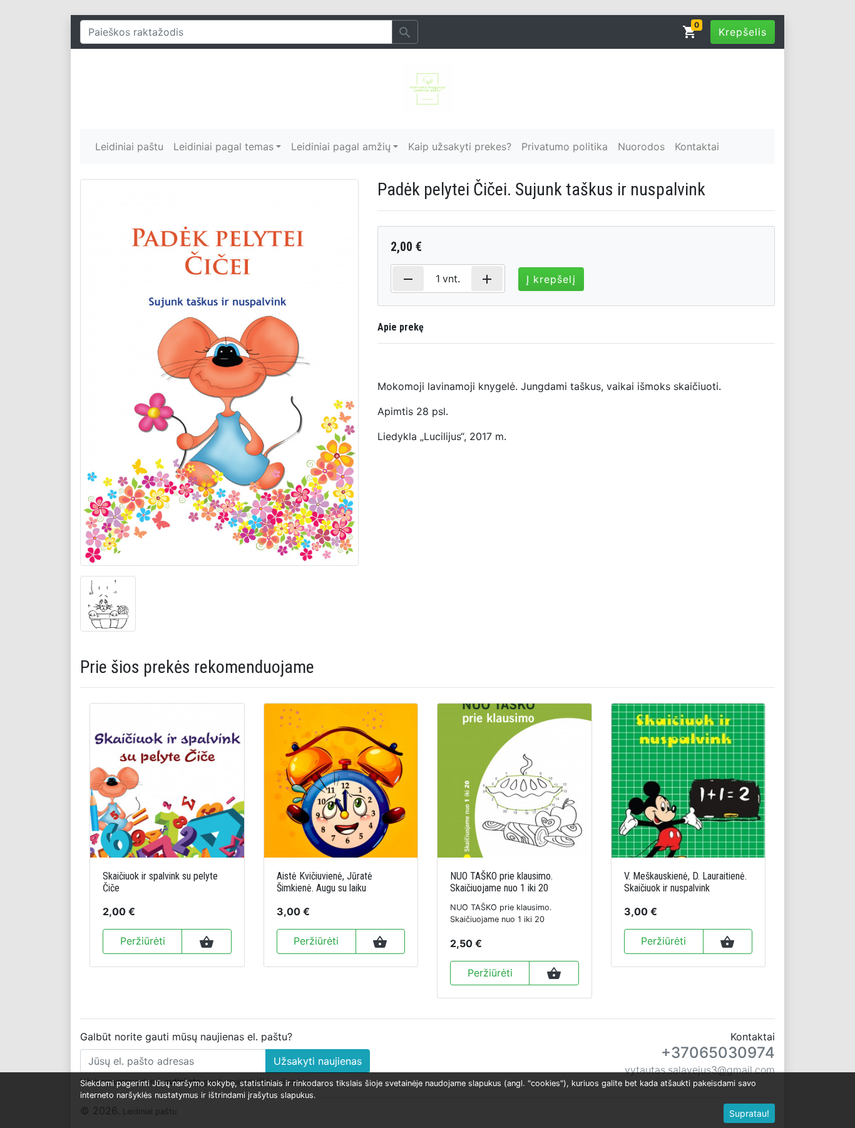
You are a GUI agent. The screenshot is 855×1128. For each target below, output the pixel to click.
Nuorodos (641, 146)
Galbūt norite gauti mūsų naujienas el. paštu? (186, 1036)
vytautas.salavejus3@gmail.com (700, 1070)
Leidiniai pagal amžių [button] (341, 146)
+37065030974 (718, 1052)
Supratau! (749, 1113)
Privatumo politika (564, 146)
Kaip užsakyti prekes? (459, 146)
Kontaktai (697, 146)
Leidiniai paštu (129, 146)
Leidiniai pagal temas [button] (223, 146)
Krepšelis (743, 32)
